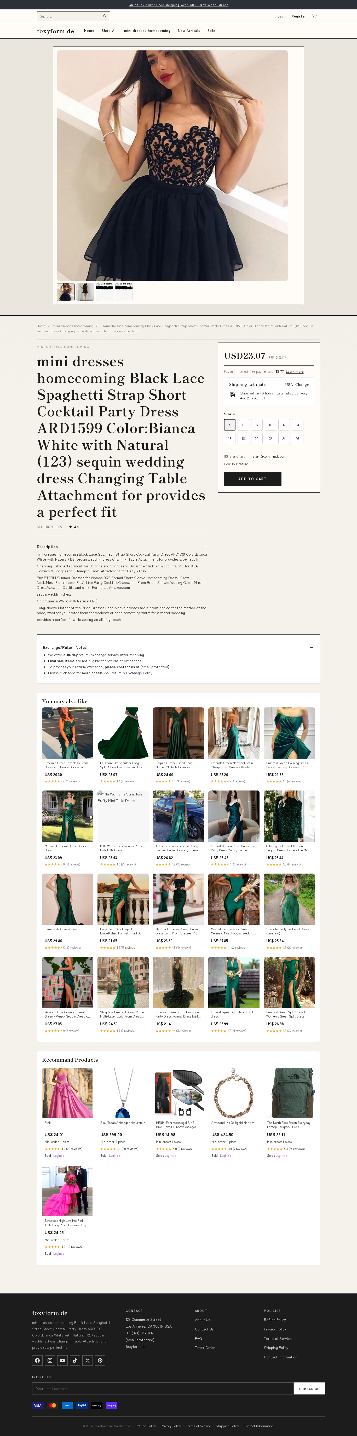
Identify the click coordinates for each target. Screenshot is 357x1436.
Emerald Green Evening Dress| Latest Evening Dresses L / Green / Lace (287, 765)
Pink (48, 1122)
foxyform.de (55, 31)
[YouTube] (62, 1360)
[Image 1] (66, 292)
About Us (202, 1319)
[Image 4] (124, 292)
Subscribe (309, 1388)
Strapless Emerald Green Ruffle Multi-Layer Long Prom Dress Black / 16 (122, 1014)
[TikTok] (75, 1360)
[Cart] (314, 16)
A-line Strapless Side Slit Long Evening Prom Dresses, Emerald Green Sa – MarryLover (178, 848)
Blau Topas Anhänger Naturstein (122, 1122)
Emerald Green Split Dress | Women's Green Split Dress (285, 1014)
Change (302, 384)
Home (89, 30)
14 (297, 424)
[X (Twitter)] (87, 1360)
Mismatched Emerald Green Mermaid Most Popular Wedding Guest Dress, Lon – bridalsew (233, 931)
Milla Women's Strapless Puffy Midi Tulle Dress (121, 848)
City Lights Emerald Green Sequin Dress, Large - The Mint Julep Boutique (288, 848)
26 (297, 438)
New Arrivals (189, 30)
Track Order (205, 1347)
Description (47, 546)
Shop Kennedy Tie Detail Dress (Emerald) (287, 931)
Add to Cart (252, 478)
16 (230, 438)
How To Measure (236, 464)
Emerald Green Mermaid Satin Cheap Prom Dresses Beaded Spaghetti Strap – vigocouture (232, 765)
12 (284, 424)
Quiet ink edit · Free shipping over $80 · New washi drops (178, 4)
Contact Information (280, 1356)
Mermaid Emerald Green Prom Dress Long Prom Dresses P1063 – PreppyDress (178, 931)
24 (284, 438)
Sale (211, 30)
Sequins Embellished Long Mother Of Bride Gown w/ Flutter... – (174, 765)
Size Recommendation (268, 456)
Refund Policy (275, 1319)
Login (282, 16)
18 (243, 438)
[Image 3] (104, 292)
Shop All (109, 30)
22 (270, 438)
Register (299, 16)
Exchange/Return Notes (65, 647)
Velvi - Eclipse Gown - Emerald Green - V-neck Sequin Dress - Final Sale (66, 1014)
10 (270, 424)
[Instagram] (50, 1360)
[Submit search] (105, 16)
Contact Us (204, 1329)
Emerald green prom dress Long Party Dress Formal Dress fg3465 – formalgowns (178, 1014)
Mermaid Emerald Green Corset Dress (67, 848)
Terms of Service (278, 1338)
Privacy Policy (275, 1329)
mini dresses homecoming (147, 30)
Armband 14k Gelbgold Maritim (232, 1122)
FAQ (198, 1338)
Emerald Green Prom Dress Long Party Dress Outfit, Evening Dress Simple (234, 848)
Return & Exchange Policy (131, 672)
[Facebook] (37, 1360)
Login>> (59, 1155)
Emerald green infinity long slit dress (232, 1014)
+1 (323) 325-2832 (139, 1332)
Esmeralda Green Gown (61, 929)
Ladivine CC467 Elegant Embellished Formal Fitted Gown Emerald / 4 (122, 931)
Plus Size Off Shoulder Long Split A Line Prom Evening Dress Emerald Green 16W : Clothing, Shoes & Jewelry (122, 765)
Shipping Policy (276, 1347)
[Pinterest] (100, 1360)
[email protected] (155, 666)
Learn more (295, 371)
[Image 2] (85, 292)
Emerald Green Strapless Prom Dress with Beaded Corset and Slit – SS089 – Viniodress (66, 765)
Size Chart (237, 456)
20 (256, 438)
